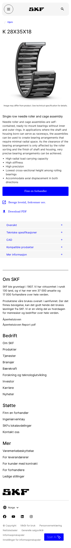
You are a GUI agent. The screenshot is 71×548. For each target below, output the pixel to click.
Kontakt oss (11, 432)
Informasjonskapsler (13, 535)
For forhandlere (13, 470)
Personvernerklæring (50, 525)
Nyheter (8, 394)
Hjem (10, 22)
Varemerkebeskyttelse (18, 451)
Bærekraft (10, 368)
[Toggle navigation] (8, 9)
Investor (8, 381)
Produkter (10, 349)
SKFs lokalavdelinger (17, 425)
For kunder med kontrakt (20, 463)
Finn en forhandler (35, 191)
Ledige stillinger (13, 476)
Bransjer (8, 362)
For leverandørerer (16, 457)
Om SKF (8, 343)
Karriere (8, 387)
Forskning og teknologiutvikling (25, 375)
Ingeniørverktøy (14, 419)
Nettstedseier (10, 530)
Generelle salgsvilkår (32, 530)
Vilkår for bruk (28, 525)
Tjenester (9, 356)
